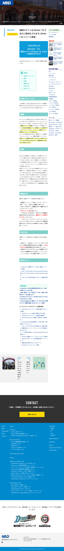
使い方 (50, 120)
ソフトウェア (52, 80)
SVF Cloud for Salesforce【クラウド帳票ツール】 (23, 477)
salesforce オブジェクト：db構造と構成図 (33, 315)
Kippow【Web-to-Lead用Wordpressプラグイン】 (23, 473)
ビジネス (51, 90)
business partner (54, 438)
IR (50, 431)
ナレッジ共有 (52, 34)
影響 (25, 81)
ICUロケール (59, 128)
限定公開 (51, 75)
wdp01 (57, 130)
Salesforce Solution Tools (17, 461)
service (12, 426)
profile (51, 430)
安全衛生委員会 (53, 96)
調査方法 (26, 84)
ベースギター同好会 (54, 105)
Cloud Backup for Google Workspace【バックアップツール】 (26, 492)
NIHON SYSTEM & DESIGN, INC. (30, 549)
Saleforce (51, 135)
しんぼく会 (52, 94)
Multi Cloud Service (15, 439)
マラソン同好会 (53, 101)
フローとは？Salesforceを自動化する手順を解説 (34, 326)
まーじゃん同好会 (53, 113)
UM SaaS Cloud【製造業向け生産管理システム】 (23, 469)
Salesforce (52, 128)
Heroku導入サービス (16, 443)
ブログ (19, 21)
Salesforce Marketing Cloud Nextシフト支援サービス (24, 435)
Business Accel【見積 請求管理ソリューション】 (23, 465)
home (3, 426)
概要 (25, 78)
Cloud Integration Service (17, 453)
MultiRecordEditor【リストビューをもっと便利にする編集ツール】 (27, 475)
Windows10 (52, 88)
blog (3, 433)
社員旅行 (51, 99)
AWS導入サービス (15, 445)
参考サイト (27, 89)
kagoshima (53, 435)
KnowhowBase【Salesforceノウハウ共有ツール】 (23, 463)
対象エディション (29, 76)
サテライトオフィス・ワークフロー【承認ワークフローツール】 (26, 491)
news (3, 428)
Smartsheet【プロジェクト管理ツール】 (21, 487)
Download (52, 442)
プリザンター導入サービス (17, 449)
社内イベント (52, 92)
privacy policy (53, 450)
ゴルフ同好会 (52, 111)
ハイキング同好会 (53, 103)
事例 (56, 135)
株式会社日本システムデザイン (9, 21)
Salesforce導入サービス (17, 432)
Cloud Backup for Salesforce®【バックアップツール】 (24, 479)
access (51, 433)
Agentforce (59, 126)
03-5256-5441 (28, 540)
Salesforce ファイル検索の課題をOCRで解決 (33, 313)
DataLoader (52, 122)
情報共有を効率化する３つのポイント (32, 343)
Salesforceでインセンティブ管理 (30, 345)
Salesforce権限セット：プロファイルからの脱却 (34, 336)
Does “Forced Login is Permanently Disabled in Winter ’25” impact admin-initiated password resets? (34, 273)
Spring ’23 (51, 130)
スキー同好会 (52, 107)
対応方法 (26, 86)
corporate (52, 426)
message (52, 428)
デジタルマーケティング (55, 82)
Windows (51, 86)
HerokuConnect (53, 124)
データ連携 (56, 120)
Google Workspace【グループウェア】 (20, 489)
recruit (51, 445)
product (12, 458)
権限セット (52, 126)
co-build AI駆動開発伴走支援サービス (20, 442)
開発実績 (51, 37)
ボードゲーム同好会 (54, 109)
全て (50, 71)
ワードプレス (52, 78)
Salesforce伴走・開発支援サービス (19, 433)
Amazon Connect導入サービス (18, 447)
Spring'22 (51, 133)
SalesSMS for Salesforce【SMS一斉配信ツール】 (23, 471)
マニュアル (52, 73)
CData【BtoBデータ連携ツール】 (19, 485)
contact (4, 436)
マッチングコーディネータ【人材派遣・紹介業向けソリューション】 (27, 467)
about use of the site (55, 447)
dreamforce (58, 133)
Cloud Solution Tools (15, 483)
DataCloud (59, 122)
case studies (5, 431)
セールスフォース (26, 21)
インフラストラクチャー (55, 84)
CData (60, 124)
